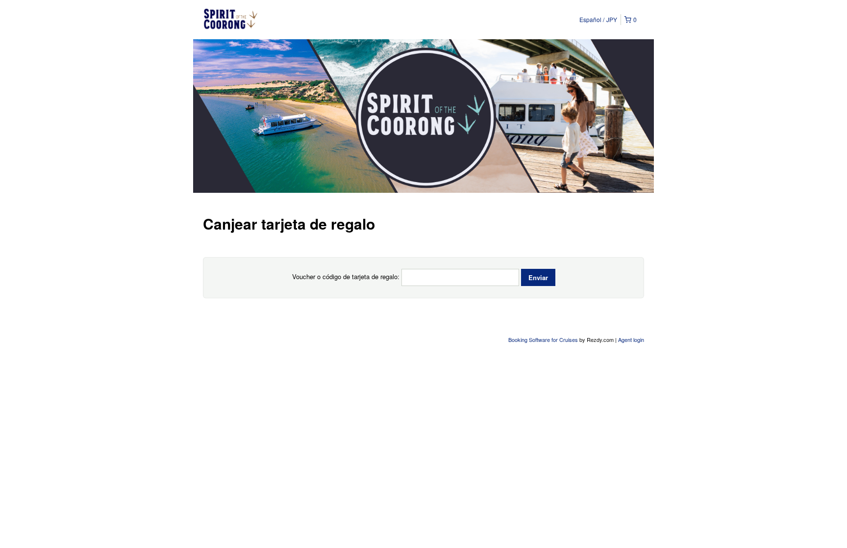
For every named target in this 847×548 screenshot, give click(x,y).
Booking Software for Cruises (543, 339)
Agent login (631, 339)
